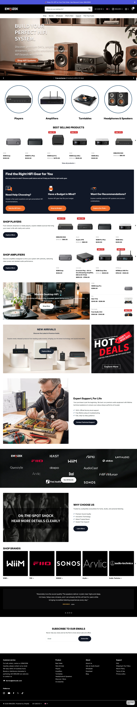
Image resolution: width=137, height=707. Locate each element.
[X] (18, 693)
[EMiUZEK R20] (123, 140)
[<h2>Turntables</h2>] (85, 118)
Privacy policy (120, 674)
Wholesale (59, 16)
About (88, 660)
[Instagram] (4, 693)
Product (58, 660)
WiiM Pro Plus (30, 156)
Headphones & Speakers (63, 676)
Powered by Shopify (22, 703)
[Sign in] (127, 9)
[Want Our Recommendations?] (111, 188)
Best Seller (58, 663)
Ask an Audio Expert (92, 666)
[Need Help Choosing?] (26, 188)
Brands (51, 16)
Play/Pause (7, 74)
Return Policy (120, 668)
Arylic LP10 (80, 240)
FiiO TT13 (94, 299)
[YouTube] (9, 693)
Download (89, 671)
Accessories (59, 682)
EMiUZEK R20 (118, 153)
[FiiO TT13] (128, 300)
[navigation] (65, 74)
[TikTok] (22, 693)
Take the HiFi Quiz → (15, 208)
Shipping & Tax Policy (123, 666)
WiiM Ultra (95, 156)
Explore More (10, 235)
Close (135, 2)
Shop (44, 16)
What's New (69, 16)
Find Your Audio (89, 16)
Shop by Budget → (57, 208)
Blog (87, 674)
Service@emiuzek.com (14, 681)
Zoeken (89, 9)
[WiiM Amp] (13, 140)
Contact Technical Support (85, 422)
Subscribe (84, 638)
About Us (89, 663)
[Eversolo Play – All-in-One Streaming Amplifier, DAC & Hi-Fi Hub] (85, 256)
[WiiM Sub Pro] (57, 140)
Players (57, 668)
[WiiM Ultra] (101, 140)
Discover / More (60, 679)
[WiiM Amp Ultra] (79, 140)
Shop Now (46, 306)
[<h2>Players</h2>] (19, 118)
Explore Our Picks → (100, 208)
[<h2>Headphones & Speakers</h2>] (118, 118)
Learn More (81, 528)
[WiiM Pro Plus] (35, 140)
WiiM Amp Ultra (74, 156)
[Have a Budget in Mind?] (68, 188)
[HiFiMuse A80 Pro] (125, 256)
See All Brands (69, 480)
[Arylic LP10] (85, 225)
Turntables (58, 674)
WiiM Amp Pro (96, 286)
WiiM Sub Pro (52, 156)
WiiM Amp (6, 156)
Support (78, 16)
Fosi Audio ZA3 (96, 312)
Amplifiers (58, 671)
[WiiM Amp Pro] (128, 287)
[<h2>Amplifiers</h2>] (52, 118)
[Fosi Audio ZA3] (128, 313)
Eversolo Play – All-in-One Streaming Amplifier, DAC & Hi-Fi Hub (84, 273)
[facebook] (13, 693)
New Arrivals (59, 666)
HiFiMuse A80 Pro (122, 270)
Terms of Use (120, 671)
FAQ (117, 663)
